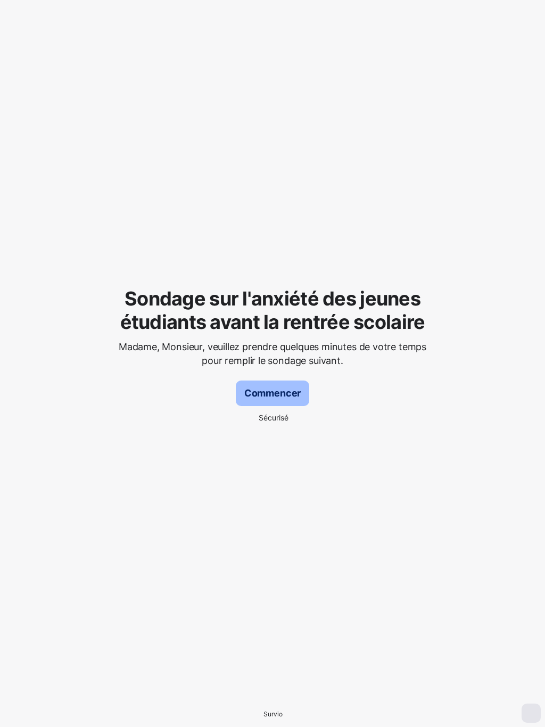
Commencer (272, 393)
